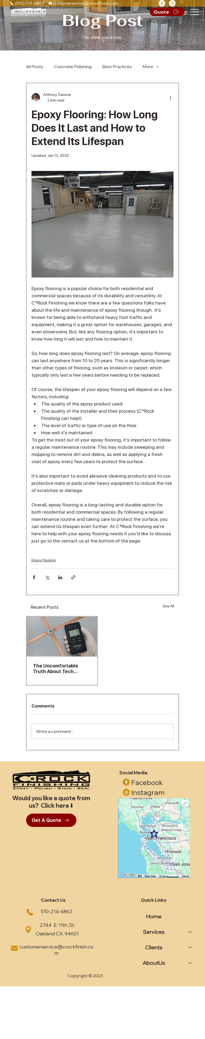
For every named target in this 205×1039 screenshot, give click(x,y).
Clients (153, 947)
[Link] (162, 3)
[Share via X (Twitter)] (47, 577)
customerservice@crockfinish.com (86, 3)
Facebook (147, 782)
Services (153, 931)
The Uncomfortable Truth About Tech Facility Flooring (55, 668)
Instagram (148, 792)
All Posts (34, 66)
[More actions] (170, 97)
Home (153, 916)
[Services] (190, 932)
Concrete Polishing (73, 66)
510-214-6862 (56, 911)
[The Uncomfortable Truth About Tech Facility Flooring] (62, 637)
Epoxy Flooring (43, 560)
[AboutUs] (190, 963)
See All (168, 606)
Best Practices (117, 66)
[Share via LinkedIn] (60, 577)
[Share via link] (73, 577)
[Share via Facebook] (34, 577)
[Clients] (190, 947)
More (148, 66)
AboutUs (154, 962)
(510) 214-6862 (29, 3)
